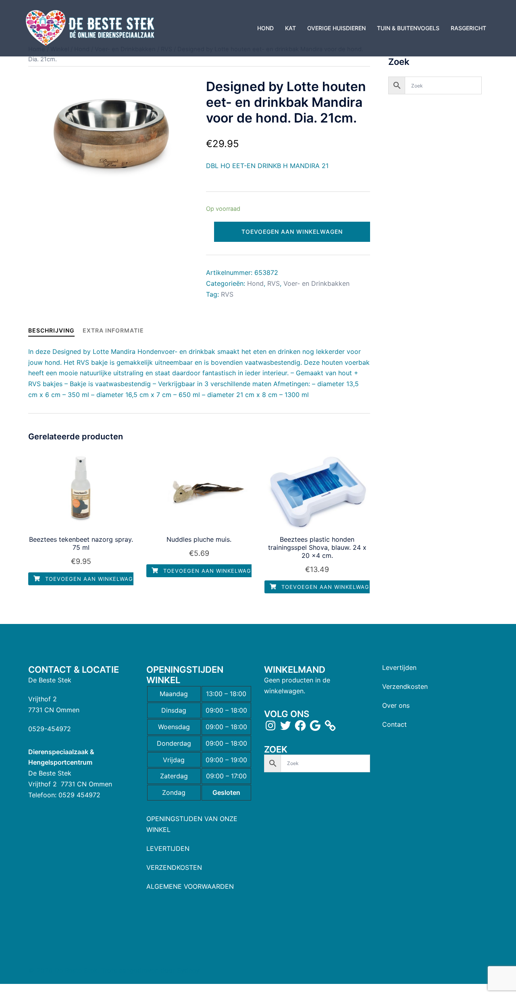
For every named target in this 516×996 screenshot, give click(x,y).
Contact (394, 724)
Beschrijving (51, 330)
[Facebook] (300, 725)
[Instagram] (270, 725)
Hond (255, 283)
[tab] (51, 330)
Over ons (396, 705)
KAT (290, 28)
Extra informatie (113, 330)
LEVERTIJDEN (167, 848)
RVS (273, 283)
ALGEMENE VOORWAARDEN (190, 886)
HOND (265, 28)
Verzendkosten (405, 686)
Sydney (188, 970)
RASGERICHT (468, 28)
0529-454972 (49, 729)
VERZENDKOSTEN (174, 867)
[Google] (315, 725)
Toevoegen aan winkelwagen (292, 231)
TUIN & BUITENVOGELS (408, 28)
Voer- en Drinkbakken (316, 283)
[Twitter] (285, 725)
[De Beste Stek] (91, 27)
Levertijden (399, 667)
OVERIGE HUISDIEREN (336, 28)
